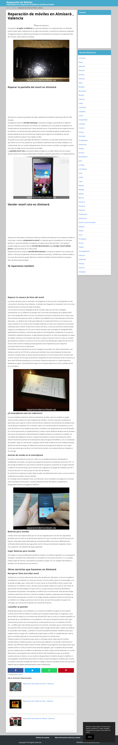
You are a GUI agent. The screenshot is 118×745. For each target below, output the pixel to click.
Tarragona (82, 239)
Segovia (81, 226)
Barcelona (82, 91)
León (80, 173)
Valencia (14, 8)
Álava (81, 62)
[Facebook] (16, 670)
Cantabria (82, 107)
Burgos (81, 95)
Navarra (82, 202)
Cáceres (82, 99)
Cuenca (81, 128)
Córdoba (82, 124)
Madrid (81, 185)
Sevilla (81, 231)
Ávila (80, 83)
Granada (82, 136)
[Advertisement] (41, 103)
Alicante (82, 70)
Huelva (81, 148)
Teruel (81, 243)
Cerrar (90, 737)
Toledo (81, 247)
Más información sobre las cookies (67, 738)
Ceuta (81, 116)
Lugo (80, 181)
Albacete (82, 66)
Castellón (82, 111)
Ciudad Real (83, 120)
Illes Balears (83, 157)
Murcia (81, 198)
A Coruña (82, 58)
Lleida (81, 177)
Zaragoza (82, 272)
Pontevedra (83, 214)
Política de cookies (42, 738)
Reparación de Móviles (19, 2)
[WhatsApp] (49, 670)
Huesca (81, 153)
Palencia (82, 210)
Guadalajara (83, 140)
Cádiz (81, 103)
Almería (81, 75)
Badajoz (82, 87)
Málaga (81, 189)
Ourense (82, 206)
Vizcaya (81, 263)
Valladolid (82, 259)
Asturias (82, 79)
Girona (81, 132)
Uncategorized (84, 251)
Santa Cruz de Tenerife (87, 222)
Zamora (82, 268)
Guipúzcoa (82, 144)
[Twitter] (32, 670)
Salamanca (83, 218)
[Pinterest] (66, 670)
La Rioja (81, 165)
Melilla (81, 194)
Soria (80, 235)
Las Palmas (83, 169)
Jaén (80, 161)
